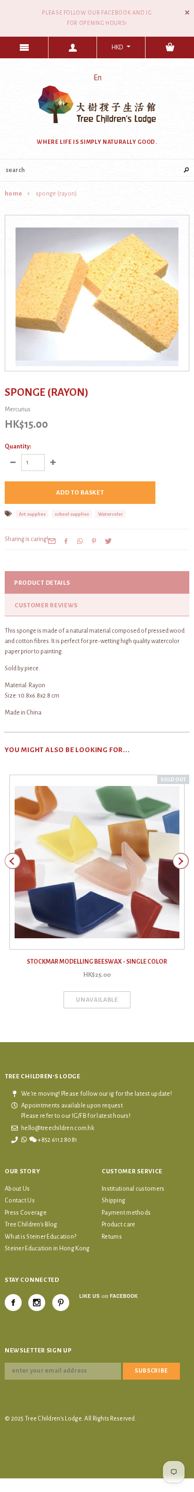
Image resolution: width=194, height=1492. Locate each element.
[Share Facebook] (66, 540)
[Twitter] (108, 540)
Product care (118, 1224)
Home (13, 193)
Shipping (113, 1200)
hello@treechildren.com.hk (57, 1128)
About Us (17, 1189)
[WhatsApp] (80, 540)
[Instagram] (36, 1302)
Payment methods (126, 1212)
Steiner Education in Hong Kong (47, 1248)
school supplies (72, 514)
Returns (112, 1236)
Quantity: (18, 446)
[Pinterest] (94, 540)
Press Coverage (26, 1212)
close (187, 12)
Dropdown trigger (72, 47)
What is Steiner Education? (40, 1236)
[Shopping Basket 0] (170, 47)
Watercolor (110, 514)
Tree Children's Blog (31, 1224)
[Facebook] (13, 1302)
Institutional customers (133, 1189)
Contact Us (20, 1200)
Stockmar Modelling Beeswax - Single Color (97, 961)
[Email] (52, 540)
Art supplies (32, 514)
